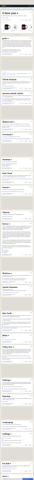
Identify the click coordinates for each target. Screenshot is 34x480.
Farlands (11, 86)
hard (9, 276)
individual (6, 189)
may (27, 227)
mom (5, 216)
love (29, 73)
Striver (3, 254)
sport (16, 319)
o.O (13, 74)
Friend (4, 163)
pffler (6, 329)
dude (16, 178)
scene (14, 41)
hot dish (3, 470)
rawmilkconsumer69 (8, 403)
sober (5, 176)
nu (8, 52)
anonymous (6, 193)
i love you (12, 15)
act (21, 382)
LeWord (6, 167)
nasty (19, 426)
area (6, 436)
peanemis (10, 292)
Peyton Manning (11, 326)
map (3, 161)
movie (15, 292)
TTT (17, 245)
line (19, 98)
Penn (13, 246)
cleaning (29, 355)
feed (18, 465)
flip (21, 214)
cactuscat (6, 53)
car (5, 337)
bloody (14, 52)
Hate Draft (3, 329)
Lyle (3, 357)
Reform (13, 124)
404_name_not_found (8, 281)
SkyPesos (3, 281)
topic (8, 136)
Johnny (6, 388)
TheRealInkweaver (8, 428)
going (8, 191)
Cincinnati (4, 323)
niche (5, 289)
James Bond (8, 339)
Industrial (22, 99)
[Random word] (28, 5)
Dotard (3, 193)
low (25, 82)
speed (3, 383)
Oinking (3, 390)
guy (12, 233)
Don (3, 438)
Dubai (15, 126)
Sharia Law (8, 124)
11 (30, 138)
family (4, 96)
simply (12, 468)
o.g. (7, 74)
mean (17, 45)
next (16, 424)
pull (5, 339)
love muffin (4, 74)
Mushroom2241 (9, 294)
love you (5, 17)
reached (5, 86)
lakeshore (7, 361)
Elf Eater (7, 140)
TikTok (9, 86)
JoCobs (7, 444)
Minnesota (4, 465)
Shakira (19, 126)
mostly (7, 161)
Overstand (3, 140)
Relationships (19, 8)
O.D (11, 74)
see (19, 81)
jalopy (3, 341)
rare (10, 399)
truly (23, 15)
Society (14, 8)
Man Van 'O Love (9, 73)
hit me (7, 216)
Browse (8, 8)
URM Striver (6, 254)
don (11, 279)
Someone (4, 426)
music (4, 41)
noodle (7, 468)
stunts (11, 339)
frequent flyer (19, 275)
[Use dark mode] (32, 6)
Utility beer (3, 361)
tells (9, 161)
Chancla (3, 218)
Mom (4, 442)
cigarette (13, 478)
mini (13, 95)
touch (20, 176)
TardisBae (6, 218)
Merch (30, 54)
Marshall (20, 240)
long (11, 189)
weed (19, 388)
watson (6, 341)
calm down (22, 191)
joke (19, 15)
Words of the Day (3, 8)
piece (14, 290)
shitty (4, 337)
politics (21, 242)
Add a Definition (25, 8)
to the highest (16, 136)
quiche (8, 292)
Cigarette (3, 478)
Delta (3, 275)
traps (5, 383)
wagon (12, 95)
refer (22, 124)
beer (5, 349)
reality (24, 176)
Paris (15, 278)
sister (17, 138)
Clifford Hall (6, 470)
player (7, 315)
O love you (4, 73)
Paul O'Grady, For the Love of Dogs (22, 73)
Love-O (14, 73)
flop (22, 214)
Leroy (4, 138)
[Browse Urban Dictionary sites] (4, 6)
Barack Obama (6, 251)
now (10, 126)
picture (7, 398)
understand (5, 136)
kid (15, 214)
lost (13, 189)
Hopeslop (3, 403)
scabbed (4, 436)
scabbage (3, 444)
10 (4, 401)
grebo (3, 53)
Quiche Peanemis (4, 294)
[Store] (30, 6)
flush (16, 426)
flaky (16, 436)
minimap (3, 167)
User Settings (31, 8)
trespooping (3, 428)
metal (10, 52)
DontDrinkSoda (7, 390)
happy (12, 178)
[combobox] (18, 6)
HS (15, 228)
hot (8, 468)
